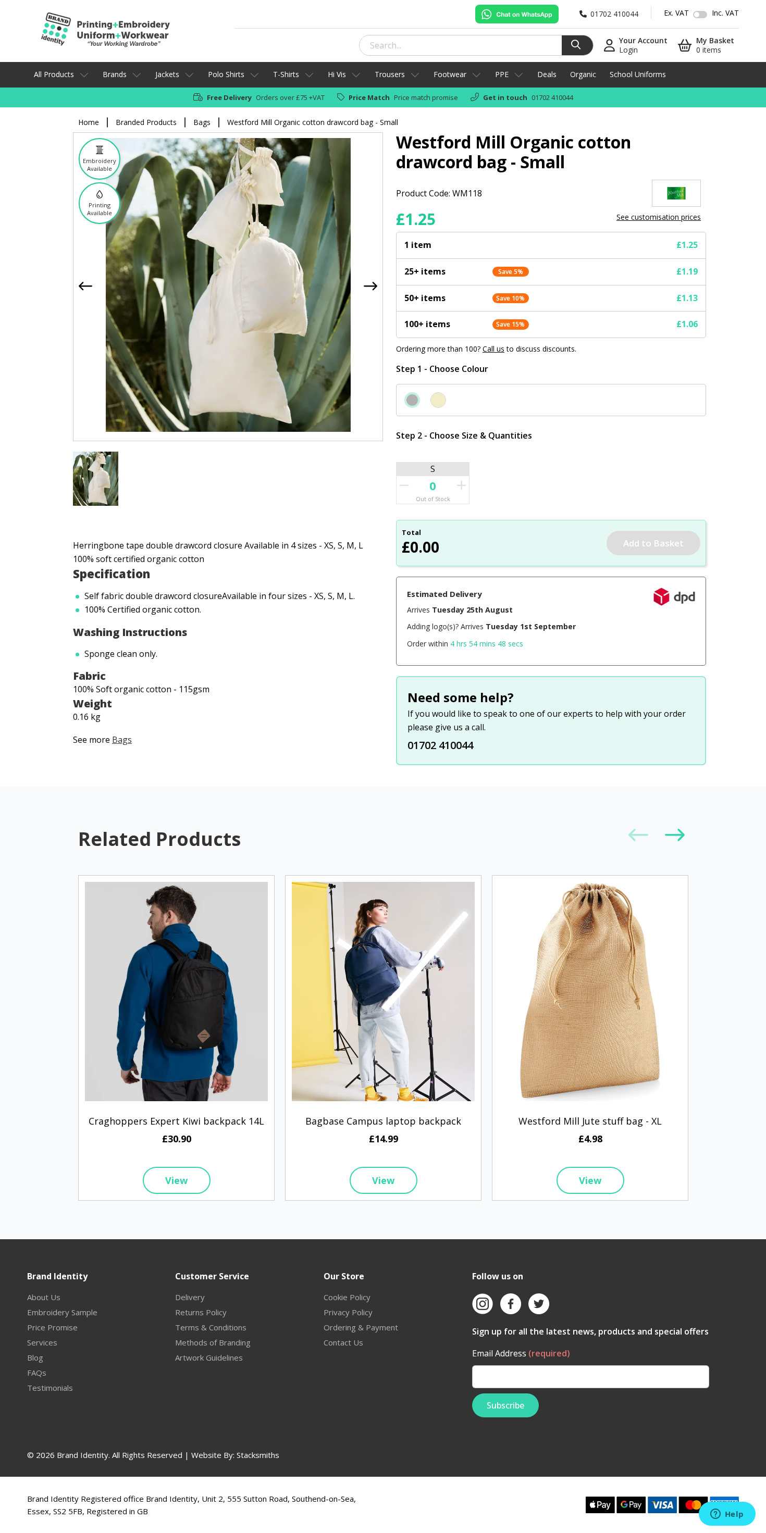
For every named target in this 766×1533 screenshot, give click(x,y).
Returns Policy (201, 1312)
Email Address (521, 1353)
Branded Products (146, 122)
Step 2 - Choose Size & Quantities (464, 435)
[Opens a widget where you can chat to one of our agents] (727, 1515)
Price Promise (52, 1327)
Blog (35, 1357)
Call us (493, 349)
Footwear (450, 74)
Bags (202, 122)
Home (88, 122)
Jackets (167, 74)
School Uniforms (638, 74)
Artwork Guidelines (209, 1357)
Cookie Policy (347, 1297)
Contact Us (343, 1342)
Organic (583, 74)
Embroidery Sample (62, 1312)
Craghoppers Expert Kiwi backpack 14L (176, 1121)
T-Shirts (286, 74)
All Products (54, 74)
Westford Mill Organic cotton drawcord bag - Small (312, 122)
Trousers (390, 74)
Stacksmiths (258, 1455)
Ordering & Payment (361, 1327)
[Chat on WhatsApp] (517, 14)
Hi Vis (337, 74)
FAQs (36, 1372)
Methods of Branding (213, 1342)
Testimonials (50, 1387)
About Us (43, 1297)
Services (42, 1342)
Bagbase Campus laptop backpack (383, 1121)
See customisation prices (658, 217)
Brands (115, 74)
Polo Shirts (226, 74)
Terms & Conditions (210, 1327)
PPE (502, 74)
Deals (547, 74)
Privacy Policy (348, 1312)
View (176, 1180)
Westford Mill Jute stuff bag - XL (590, 1121)
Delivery (190, 1297)
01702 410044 (552, 97)
